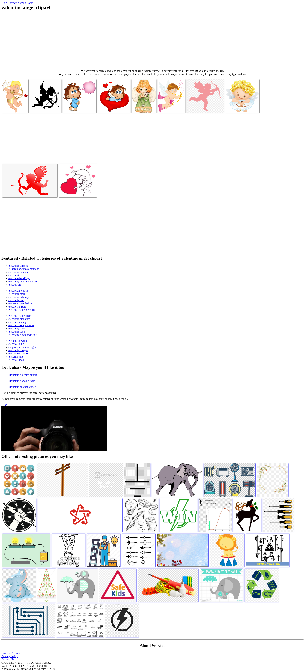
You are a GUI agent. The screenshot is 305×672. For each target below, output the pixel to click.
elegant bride (15, 356)
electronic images (18, 265)
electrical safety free (19, 315)
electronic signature (19, 318)
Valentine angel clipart (14, 108)
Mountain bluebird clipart (22, 374)
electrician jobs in (18, 290)
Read (4, 404)
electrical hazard (17, 306)
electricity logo (16, 328)
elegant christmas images (22, 347)
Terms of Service (10, 653)
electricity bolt (16, 300)
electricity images (18, 350)
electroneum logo (18, 353)
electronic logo (16, 331)
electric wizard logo (19, 278)
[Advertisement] (152, 40)
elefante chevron (17, 340)
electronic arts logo (18, 297)
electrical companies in (21, 325)
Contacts (12, 2)
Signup (22, 2)
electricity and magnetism (22, 281)
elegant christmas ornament (23, 268)
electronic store (16, 293)
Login (30, 2)
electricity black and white (23, 334)
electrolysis (14, 284)
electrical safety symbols (21, 309)
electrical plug (16, 343)
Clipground (17, 661)
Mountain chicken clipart (22, 386)
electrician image (17, 322)
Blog (4, 2)
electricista (14, 275)
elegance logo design (20, 303)
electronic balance (18, 271)
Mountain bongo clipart (21, 380)
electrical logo (16, 359)
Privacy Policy (9, 656)
